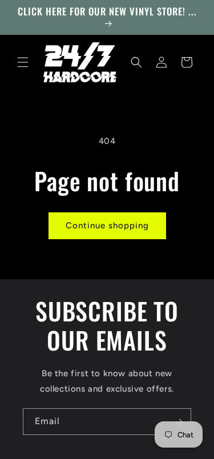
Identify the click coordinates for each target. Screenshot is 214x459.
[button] (22, 62)
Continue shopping (107, 225)
